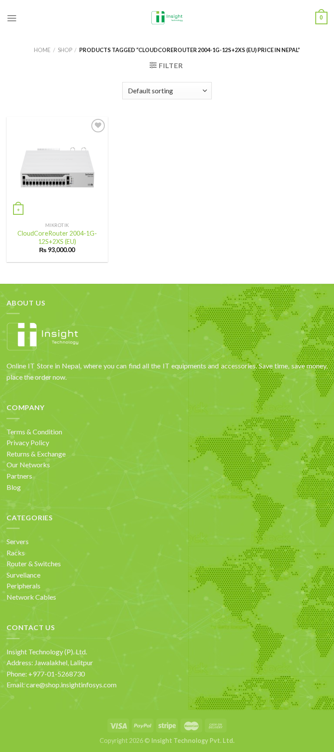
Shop (65, 49)
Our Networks (28, 464)
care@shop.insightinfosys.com (71, 684)
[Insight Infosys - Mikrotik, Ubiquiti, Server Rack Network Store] (167, 18)
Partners (19, 476)
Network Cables (31, 597)
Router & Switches (34, 563)
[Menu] (12, 18)
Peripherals (23, 585)
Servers (18, 541)
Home (42, 49)
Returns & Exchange (36, 454)
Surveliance (23, 575)
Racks (16, 552)
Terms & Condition (34, 431)
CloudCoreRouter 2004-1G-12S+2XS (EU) (57, 237)
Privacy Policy (28, 442)
